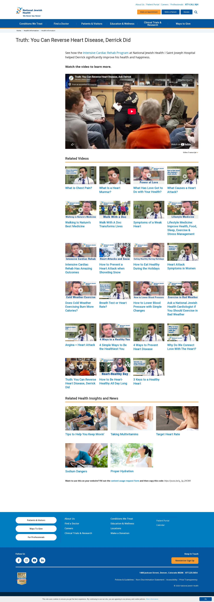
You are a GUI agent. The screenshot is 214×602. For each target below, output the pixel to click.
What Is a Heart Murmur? (109, 190)
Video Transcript (190, 152)
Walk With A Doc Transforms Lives (111, 224)
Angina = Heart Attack (80, 345)
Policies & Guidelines (124, 579)
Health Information (31, 30)
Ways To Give (36, 528)
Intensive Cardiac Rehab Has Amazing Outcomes (78, 268)
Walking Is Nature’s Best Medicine (78, 224)
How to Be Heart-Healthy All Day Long (113, 381)
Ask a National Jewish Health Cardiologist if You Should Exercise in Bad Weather (182, 308)
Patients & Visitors (91, 23)
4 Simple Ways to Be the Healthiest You (113, 347)
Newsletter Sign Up (184, 560)
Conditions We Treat (30, 23)
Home (19, 30)
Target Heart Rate (168, 434)
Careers (165, 4)
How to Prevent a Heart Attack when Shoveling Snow (111, 268)
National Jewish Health (189, 586)
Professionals (176, 4)
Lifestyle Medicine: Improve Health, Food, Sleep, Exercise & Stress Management (182, 228)
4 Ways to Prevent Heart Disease (145, 347)
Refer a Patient (170, 12)
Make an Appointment (149, 12)
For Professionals (36, 537)
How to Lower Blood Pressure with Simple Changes (147, 306)
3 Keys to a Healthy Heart (146, 381)
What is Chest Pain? (78, 188)
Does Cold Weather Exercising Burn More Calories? (79, 306)
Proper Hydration (122, 471)
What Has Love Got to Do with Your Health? (148, 190)
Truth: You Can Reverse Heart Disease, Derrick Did (80, 383)
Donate (186, 12)
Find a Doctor (61, 23)
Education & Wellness (122, 23)
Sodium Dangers (76, 471)
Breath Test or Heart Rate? (113, 304)
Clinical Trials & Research (152, 23)
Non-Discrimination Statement (150, 579)
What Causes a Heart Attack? (181, 190)
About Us (140, 4)
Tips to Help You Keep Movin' (84, 434)
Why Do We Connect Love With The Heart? (181, 347)
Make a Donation (120, 533)
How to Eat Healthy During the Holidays (146, 266)
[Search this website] (195, 12)
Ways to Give (183, 23)
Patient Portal (152, 4)
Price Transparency (188, 579)
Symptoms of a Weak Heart (147, 224)
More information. (152, 599)
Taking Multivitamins (124, 434)
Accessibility (171, 579)
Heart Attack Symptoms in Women (181, 266)
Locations (116, 528)
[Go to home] (34, 12)
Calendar (160, 525)
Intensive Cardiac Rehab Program (106, 53)
